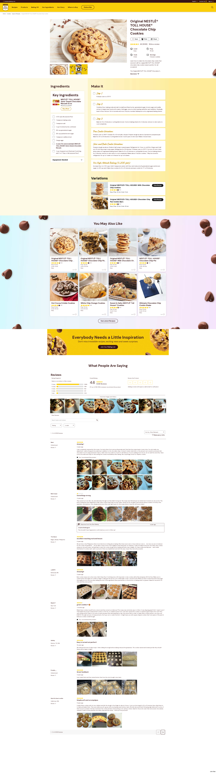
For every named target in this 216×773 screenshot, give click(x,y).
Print (145, 39)
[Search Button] (212, 7)
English (194, 1)
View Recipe (158, 185)
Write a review (154, 44)
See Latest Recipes (108, 321)
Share (155, 39)
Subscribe (88, 7)
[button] (134, 74)
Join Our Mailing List (108, 347)
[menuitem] (14, 7)
